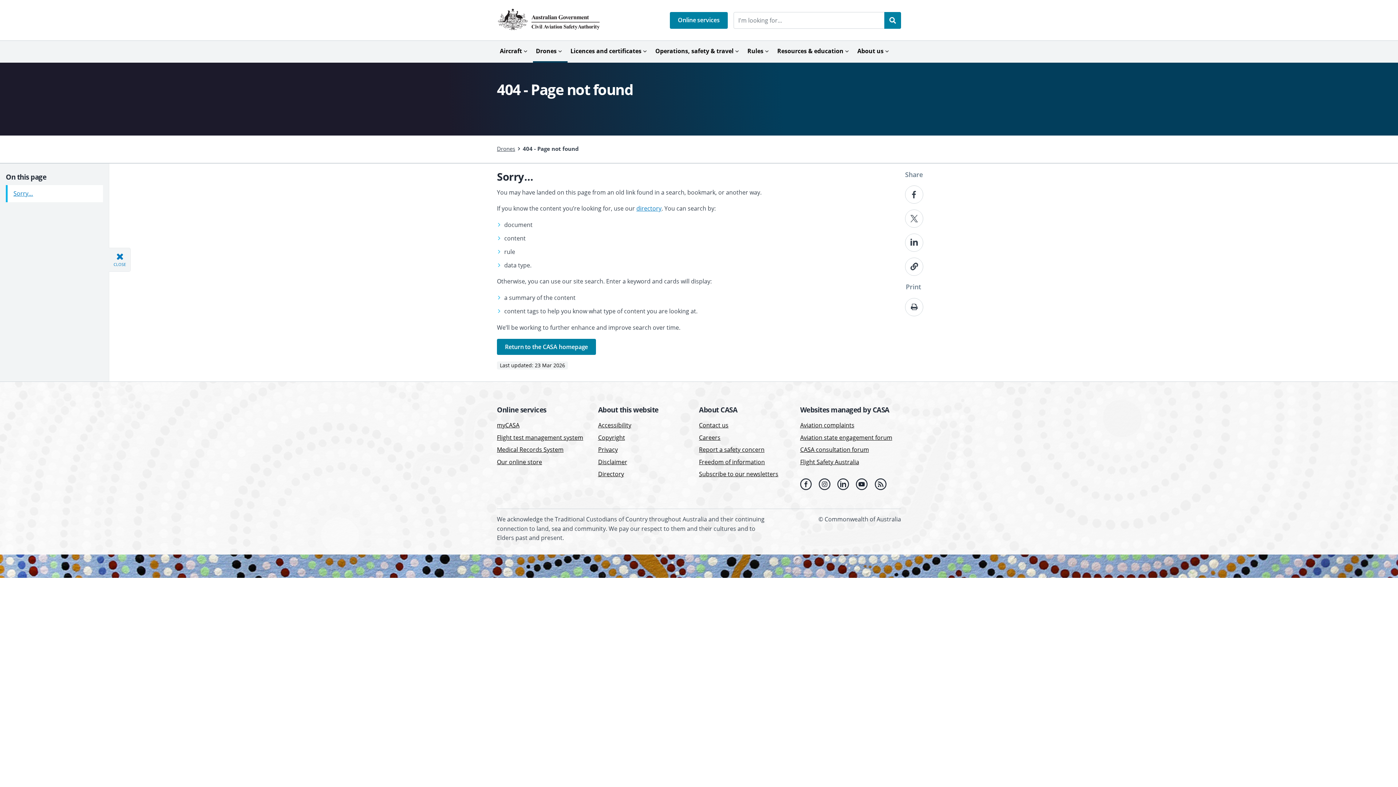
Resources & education (810, 51)
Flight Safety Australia (829, 462)
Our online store (519, 462)
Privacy (608, 450)
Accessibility (614, 425)
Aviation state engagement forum (846, 438)
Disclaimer (612, 462)
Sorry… (23, 193)
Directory (611, 474)
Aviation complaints (827, 425)
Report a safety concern (732, 450)
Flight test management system (540, 438)
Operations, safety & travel (694, 51)
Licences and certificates (605, 51)
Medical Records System (530, 450)
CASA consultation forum (834, 450)
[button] (699, 20)
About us (870, 51)
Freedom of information (732, 462)
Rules (755, 51)
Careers (709, 438)
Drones (546, 51)
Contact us (713, 425)
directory (649, 208)
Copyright (611, 438)
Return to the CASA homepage (546, 347)
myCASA (508, 425)
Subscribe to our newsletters (738, 474)
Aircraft (511, 51)
